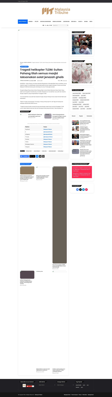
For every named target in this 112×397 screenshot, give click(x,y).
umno (89, 108)
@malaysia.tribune (48, 136)
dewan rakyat (86, 93)
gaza (83, 95)
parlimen (86, 104)
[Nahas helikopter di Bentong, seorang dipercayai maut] (23, 116)
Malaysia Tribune (48, 129)
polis (87, 106)
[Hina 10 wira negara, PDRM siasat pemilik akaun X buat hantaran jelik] (59, 214)
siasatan (76, 108)
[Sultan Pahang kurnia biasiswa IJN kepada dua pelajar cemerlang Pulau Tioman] (27, 275)
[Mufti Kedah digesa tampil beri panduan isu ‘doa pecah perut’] (75, 136)
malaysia (75, 99)
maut (75, 102)
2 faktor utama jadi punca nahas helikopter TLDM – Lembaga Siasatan (58, 370)
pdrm (75, 106)
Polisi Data (84, 394)
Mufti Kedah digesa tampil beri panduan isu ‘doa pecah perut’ (85, 136)
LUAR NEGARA (66, 21)
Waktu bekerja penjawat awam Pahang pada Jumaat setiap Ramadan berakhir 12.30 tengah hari (27, 177)
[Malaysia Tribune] (56, 11)
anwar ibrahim (77, 93)
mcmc (81, 102)
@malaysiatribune (48, 131)
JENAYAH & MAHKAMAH (45, 21)
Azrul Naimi (31, 80)
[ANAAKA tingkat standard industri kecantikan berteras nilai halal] (75, 128)
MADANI (30, 21)
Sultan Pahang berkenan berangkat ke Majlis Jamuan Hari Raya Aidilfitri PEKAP (59, 116)
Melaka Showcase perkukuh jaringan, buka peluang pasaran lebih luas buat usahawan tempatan (86, 152)
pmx (81, 106)
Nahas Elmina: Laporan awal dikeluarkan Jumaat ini (43, 369)
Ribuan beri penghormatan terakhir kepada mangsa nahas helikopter (42, 177)
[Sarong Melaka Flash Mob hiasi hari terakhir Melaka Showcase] (75, 122)
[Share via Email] (40, 156)
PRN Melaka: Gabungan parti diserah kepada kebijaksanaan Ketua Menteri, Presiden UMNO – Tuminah (85, 143)
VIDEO (90, 21)
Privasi (80, 394)
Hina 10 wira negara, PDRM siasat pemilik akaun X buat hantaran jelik (59, 266)
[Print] (43, 156)
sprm (82, 108)
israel (75, 97)
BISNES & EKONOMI (57, 21)
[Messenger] (37, 156)
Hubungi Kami (91, 394)
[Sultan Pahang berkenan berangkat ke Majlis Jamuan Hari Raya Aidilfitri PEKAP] (48, 116)
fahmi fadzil (76, 95)
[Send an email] (35, 80)
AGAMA (86, 21)
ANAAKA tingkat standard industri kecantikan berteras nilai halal (85, 129)
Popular (81, 116)
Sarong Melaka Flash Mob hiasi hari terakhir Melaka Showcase (85, 122)
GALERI (80, 21)
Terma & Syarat (74, 394)
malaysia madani (84, 99)
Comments (89, 116)
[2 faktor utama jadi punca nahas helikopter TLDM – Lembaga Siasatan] (59, 319)
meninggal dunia (77, 104)
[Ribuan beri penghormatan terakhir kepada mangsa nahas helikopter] (43, 170)
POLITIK (36, 21)
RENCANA (73, 21)
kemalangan (82, 97)
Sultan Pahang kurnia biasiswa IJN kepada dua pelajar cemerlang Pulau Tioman (26, 281)
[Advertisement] (82, 225)
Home (22, 62)
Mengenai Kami (67, 394)
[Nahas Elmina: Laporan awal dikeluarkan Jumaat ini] (43, 319)
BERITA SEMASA (22, 21)
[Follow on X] (34, 80)
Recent (73, 116)
